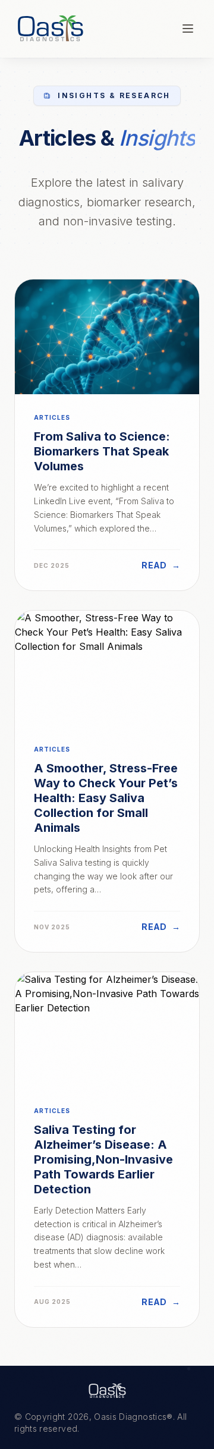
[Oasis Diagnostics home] (107, 1390)
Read (160, 565)
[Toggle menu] (188, 28)
